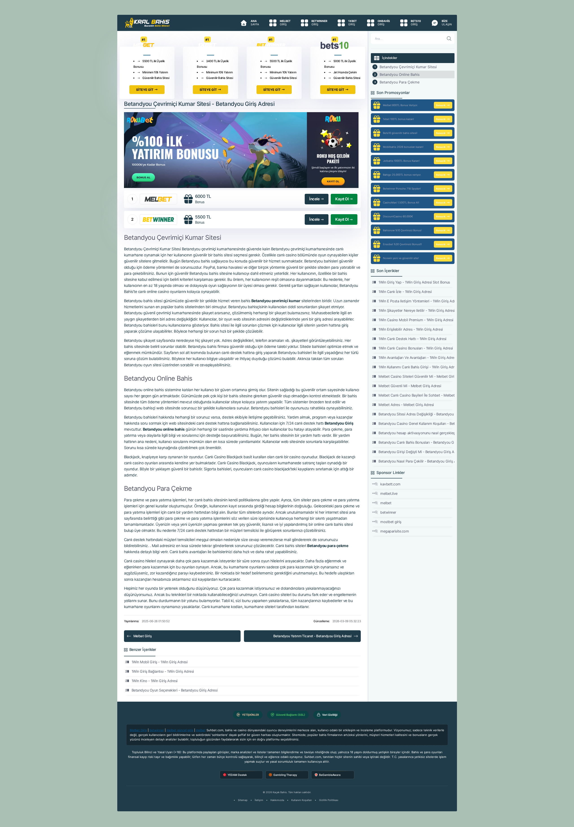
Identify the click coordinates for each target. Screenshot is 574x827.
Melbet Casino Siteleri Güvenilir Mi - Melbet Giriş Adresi (416, 376)
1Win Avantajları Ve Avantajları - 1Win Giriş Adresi (416, 357)
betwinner (388, 512)
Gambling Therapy (285, 775)
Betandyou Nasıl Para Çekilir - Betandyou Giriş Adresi (416, 461)
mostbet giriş (390, 521)
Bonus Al (441, 105)
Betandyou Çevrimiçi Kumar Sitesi (408, 67)
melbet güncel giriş (180, 730)
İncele (314, 199)
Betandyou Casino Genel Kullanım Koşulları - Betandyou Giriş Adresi (416, 423)
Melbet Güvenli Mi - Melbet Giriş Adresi (409, 386)
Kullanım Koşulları (301, 800)
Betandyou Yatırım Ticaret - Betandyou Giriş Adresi (312, 636)
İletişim (259, 800)
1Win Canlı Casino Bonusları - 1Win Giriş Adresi (415, 348)
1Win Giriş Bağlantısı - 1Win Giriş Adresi (163, 671)
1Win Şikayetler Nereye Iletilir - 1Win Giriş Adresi (416, 310)
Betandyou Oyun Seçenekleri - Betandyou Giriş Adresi (175, 690)
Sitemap (243, 800)
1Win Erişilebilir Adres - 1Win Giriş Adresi (410, 329)
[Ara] (449, 39)
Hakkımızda (277, 800)
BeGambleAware (330, 775)
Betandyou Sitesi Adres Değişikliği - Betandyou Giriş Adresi (416, 414)
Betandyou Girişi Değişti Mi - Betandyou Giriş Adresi (416, 452)
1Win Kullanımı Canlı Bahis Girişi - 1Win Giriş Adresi (416, 367)
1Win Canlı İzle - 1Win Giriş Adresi (405, 291)
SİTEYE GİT (144, 90)
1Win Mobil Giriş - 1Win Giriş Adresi (160, 662)
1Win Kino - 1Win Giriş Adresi (155, 681)
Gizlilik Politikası (328, 800)
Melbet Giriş (142, 636)
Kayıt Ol (341, 199)
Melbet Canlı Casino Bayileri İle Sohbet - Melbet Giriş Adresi (416, 395)
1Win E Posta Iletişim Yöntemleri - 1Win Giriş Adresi (416, 301)
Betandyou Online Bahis (400, 74)
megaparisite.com (394, 531)
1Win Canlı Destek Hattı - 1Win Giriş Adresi (412, 338)
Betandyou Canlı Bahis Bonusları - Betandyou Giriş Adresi (416, 442)
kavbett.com (390, 484)
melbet (385, 503)
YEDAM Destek (237, 775)
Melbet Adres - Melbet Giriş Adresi (406, 404)
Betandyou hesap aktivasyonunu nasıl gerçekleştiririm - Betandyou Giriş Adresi (416, 433)
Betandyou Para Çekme (400, 82)
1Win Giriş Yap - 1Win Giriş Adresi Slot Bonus (414, 282)
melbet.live (389, 493)
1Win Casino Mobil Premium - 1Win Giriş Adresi (415, 320)
